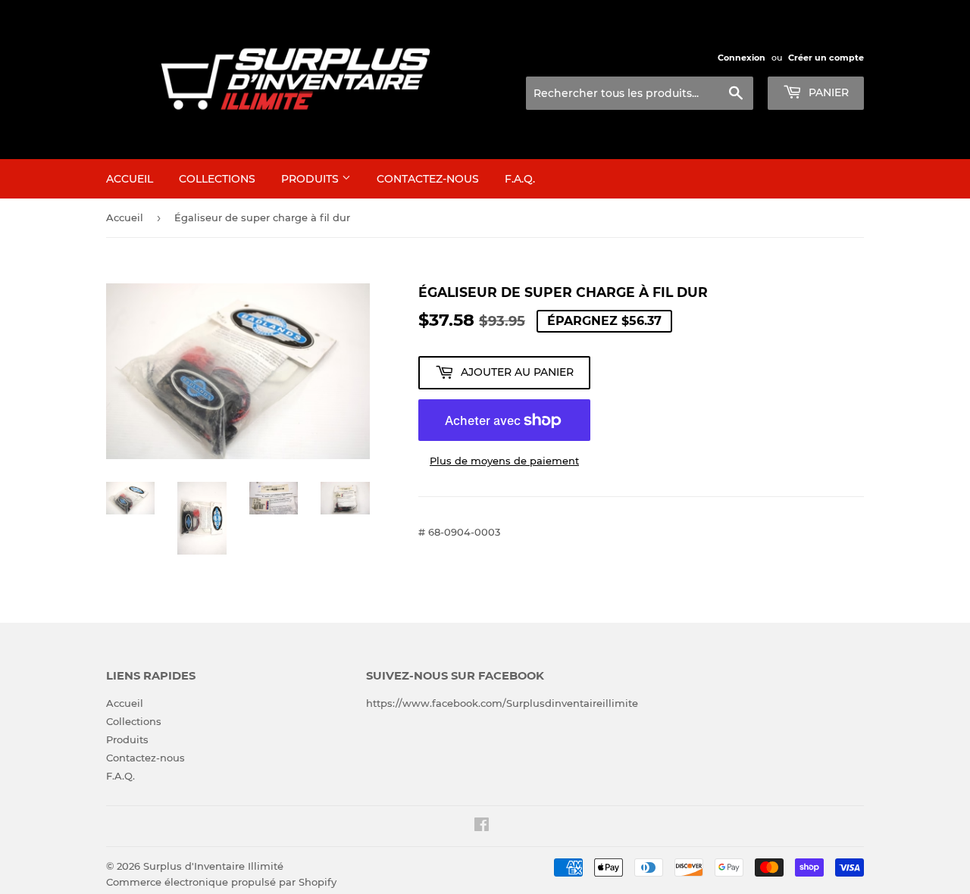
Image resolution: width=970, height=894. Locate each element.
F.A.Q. (520, 179)
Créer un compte (826, 57)
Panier (827, 92)
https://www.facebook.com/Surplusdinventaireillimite (502, 703)
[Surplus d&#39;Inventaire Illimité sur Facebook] (482, 827)
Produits (311, 179)
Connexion (741, 57)
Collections (217, 179)
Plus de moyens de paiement (504, 461)
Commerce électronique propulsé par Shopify (221, 882)
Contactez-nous (428, 179)
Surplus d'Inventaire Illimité (213, 866)
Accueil (129, 179)
